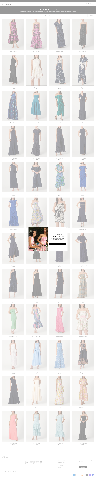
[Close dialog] (66, 227)
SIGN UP (57, 244)
